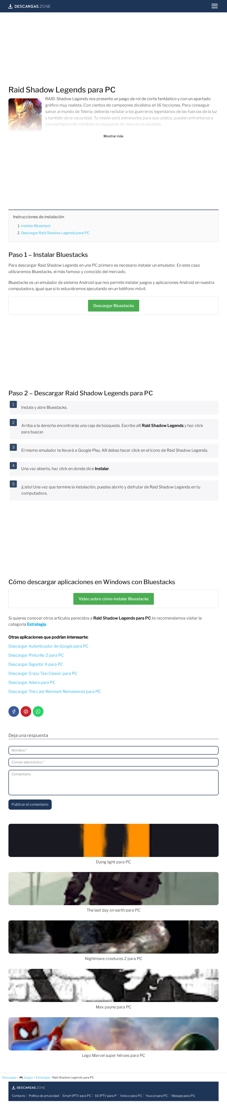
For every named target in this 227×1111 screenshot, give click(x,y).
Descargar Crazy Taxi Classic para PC (42, 673)
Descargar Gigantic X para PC (35, 664)
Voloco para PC (131, 1096)
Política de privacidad (44, 1096)
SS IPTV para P (106, 1096)
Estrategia (36, 624)
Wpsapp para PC (183, 1096)
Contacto (18, 1096)
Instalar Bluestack (36, 226)
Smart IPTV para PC (77, 1096)
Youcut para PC (157, 1096)
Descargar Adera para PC (31, 682)
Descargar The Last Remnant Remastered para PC (54, 691)
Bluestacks (113, 305)
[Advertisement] (113, 49)
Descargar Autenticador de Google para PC (48, 646)
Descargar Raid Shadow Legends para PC (55, 233)
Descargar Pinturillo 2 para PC (36, 655)
